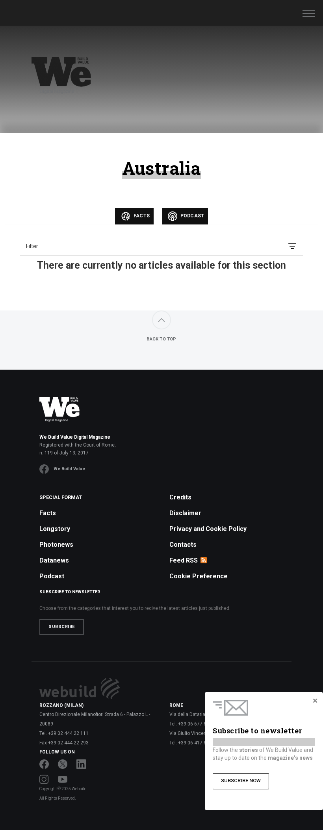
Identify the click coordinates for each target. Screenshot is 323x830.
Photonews (56, 544)
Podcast (191, 216)
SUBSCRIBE (61, 626)
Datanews (54, 560)
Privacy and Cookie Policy (208, 529)
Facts (141, 216)
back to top (161, 339)
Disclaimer (185, 513)
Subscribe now (241, 780)
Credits (180, 497)
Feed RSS (183, 560)
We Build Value (69, 468)
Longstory (54, 529)
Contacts (183, 544)
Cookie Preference (198, 576)
